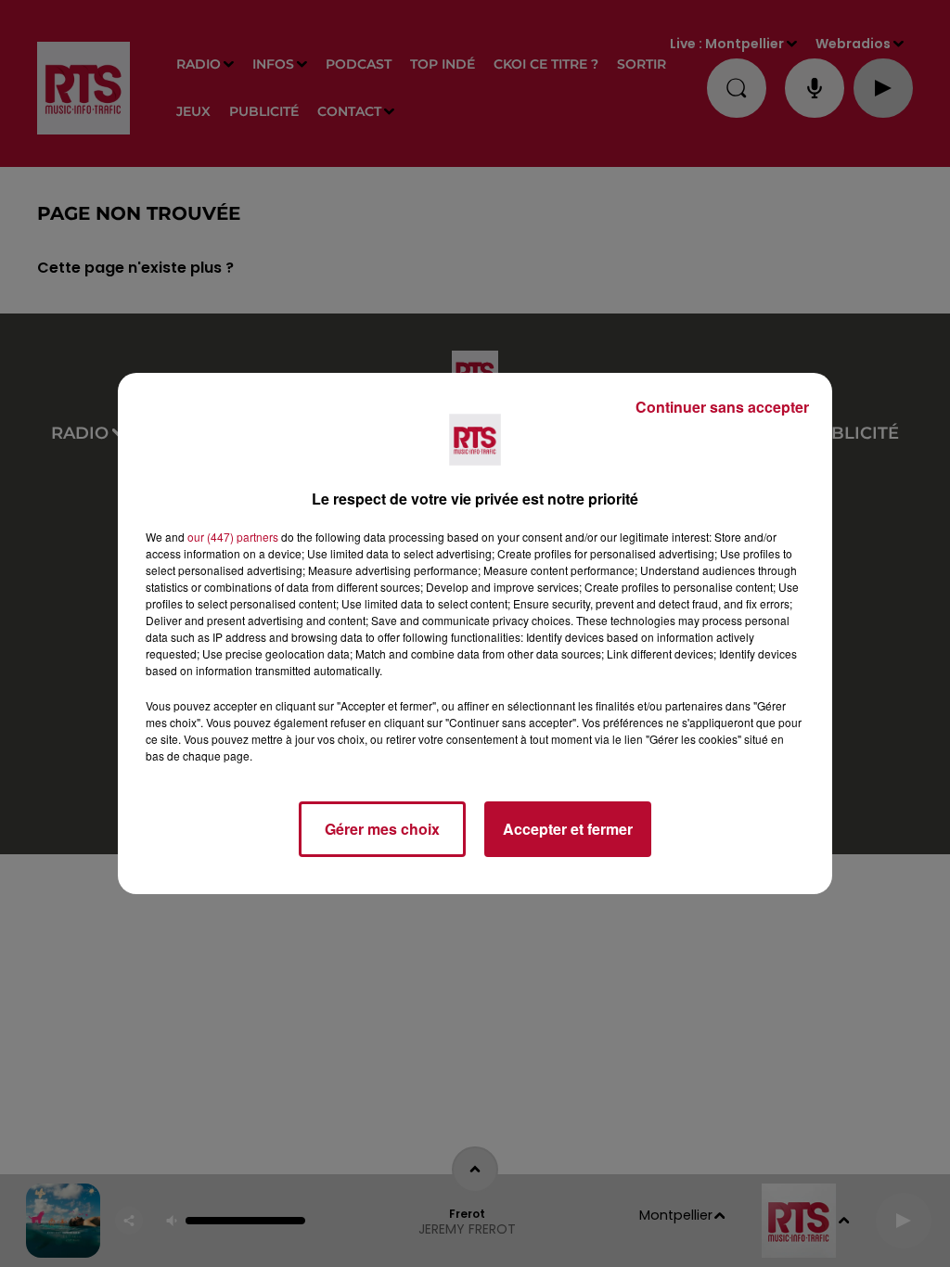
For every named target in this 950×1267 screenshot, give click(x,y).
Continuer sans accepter (722, 406)
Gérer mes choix (382, 828)
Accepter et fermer (568, 828)
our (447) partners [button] (232, 536)
